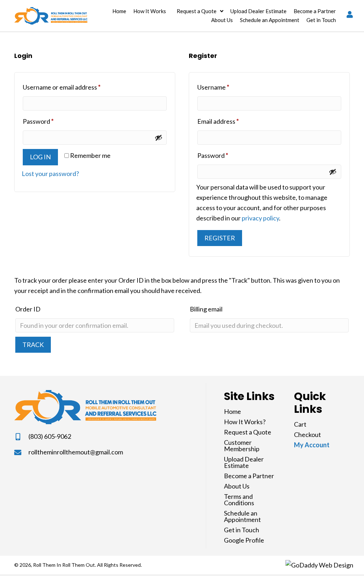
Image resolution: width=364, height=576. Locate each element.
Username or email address (74, 87)
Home (232, 411)
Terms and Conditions (239, 499)
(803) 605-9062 (49, 436)
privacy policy (260, 218)
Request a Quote (247, 432)
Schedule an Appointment (242, 516)
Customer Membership (241, 445)
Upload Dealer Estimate (244, 462)
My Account (312, 445)
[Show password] (158, 138)
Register (219, 238)
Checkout (307, 434)
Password (51, 121)
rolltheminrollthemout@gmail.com (75, 452)
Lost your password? (50, 173)
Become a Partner (249, 476)
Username (226, 87)
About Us (237, 486)
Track (33, 344)
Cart (300, 424)
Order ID (28, 309)
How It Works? (245, 422)
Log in (40, 157)
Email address (230, 121)
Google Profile (244, 540)
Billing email (206, 309)
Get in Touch (241, 530)
